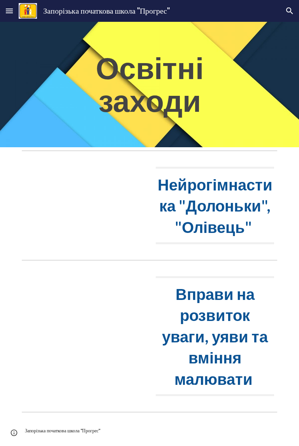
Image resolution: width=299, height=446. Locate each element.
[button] (9, 10)
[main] (149, 84)
